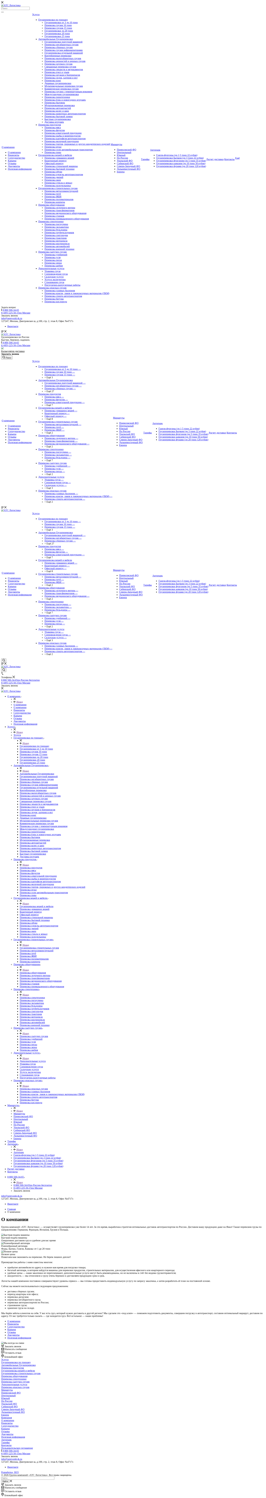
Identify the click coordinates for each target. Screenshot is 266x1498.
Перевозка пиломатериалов (58, 199)
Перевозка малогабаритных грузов (62, 58)
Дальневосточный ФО (128, 169)
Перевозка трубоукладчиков (59, 232)
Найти (5, 1481)
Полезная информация (20, 169)
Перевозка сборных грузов (58, 47)
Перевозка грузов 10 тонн (58, 25)
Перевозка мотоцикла (55, 241)
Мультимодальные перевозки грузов (63, 86)
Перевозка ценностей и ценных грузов (64, 61)
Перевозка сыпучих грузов (52, 252)
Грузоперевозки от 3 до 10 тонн (61, 22)
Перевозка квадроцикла (57, 243)
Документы (14, 166)
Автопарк (155, 150)
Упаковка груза (52, 271)
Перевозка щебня (53, 265)
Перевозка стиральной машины (61, 166)
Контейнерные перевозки (57, 55)
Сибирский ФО (125, 163)
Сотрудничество (16, 158)
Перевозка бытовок (54, 102)
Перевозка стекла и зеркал (58, 182)
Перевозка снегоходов (56, 235)
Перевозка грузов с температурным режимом (68, 91)
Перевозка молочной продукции (61, 141)
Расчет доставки (215, 159)
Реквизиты (13, 155)
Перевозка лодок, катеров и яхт (61, 77)
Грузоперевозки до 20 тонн (58, 30)
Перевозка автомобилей (57, 246)
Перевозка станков (54, 216)
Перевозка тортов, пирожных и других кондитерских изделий (77, 144)
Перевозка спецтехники (51, 221)
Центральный (124, 152)
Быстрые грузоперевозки (57, 119)
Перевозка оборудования (51, 205)
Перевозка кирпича (54, 202)
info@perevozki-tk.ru (11, 318)
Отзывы (12, 163)
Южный (121, 155)
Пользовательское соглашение (17, 1448)
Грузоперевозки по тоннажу (53, 19)
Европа (121, 171)
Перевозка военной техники (59, 249)
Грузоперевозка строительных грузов (58, 188)
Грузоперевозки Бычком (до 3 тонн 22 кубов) (180, 158)
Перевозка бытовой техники (59, 169)
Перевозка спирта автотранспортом (63, 296)
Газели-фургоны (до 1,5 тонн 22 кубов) (176, 155)
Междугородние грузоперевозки (61, 94)
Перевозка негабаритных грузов (61, 44)
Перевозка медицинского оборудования (65, 213)
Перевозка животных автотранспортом (65, 113)
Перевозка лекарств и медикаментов (63, 69)
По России (122, 158)
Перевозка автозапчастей (57, 108)
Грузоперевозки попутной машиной (63, 42)
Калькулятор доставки (13, 351)
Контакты (229, 159)
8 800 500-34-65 (11, 310)
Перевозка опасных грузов (52, 287)
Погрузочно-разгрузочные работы (62, 285)
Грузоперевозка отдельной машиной (63, 53)
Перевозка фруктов (54, 130)
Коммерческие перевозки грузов (61, 89)
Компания (6, 1417)
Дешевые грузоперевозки (57, 83)
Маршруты (116, 144)
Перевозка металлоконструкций (61, 191)
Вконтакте (12, 326)
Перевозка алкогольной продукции (63, 133)
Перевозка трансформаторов (59, 210)
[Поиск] (2, 12)
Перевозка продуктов (49, 124)
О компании (8, 147)
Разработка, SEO (10, 1472)
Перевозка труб (52, 194)
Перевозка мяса (52, 127)
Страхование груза (54, 282)
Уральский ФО (125, 160)
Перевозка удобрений (55, 254)
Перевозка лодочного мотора (59, 207)
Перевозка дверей (53, 177)
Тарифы (145, 159)
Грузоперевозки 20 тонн (57, 33)
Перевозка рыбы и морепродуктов (62, 135)
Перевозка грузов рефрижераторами (63, 50)
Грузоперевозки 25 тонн (57, 36)
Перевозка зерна (53, 263)
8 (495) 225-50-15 (15, 313)
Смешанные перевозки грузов (60, 66)
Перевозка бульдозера (55, 229)
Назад (19, 702)
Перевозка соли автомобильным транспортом (68, 149)
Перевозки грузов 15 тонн (58, 28)
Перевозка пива (52, 152)
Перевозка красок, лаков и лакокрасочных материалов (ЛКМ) (76, 293)
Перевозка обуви (53, 171)
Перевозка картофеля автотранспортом (65, 138)
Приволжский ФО (126, 149)
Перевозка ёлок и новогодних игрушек (65, 100)
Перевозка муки (52, 147)
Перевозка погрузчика (56, 224)
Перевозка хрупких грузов (58, 64)
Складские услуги (54, 276)
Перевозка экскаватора (56, 227)
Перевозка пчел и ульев (56, 72)
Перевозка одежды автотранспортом (63, 174)
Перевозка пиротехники (57, 97)
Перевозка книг (52, 80)
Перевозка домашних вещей (59, 158)
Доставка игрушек (54, 122)
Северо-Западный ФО (128, 166)
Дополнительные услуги (51, 268)
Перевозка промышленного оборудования (66, 218)
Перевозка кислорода (55, 301)
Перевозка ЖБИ (52, 196)
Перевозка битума (54, 299)
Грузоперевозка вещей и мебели (55, 155)
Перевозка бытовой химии (58, 116)
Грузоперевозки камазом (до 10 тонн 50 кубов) (180, 163)
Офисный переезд (53, 163)
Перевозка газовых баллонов (59, 290)
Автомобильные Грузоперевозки (55, 39)
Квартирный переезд (55, 160)
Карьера (12, 160)
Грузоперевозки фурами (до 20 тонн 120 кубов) (181, 166)
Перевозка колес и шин (56, 111)
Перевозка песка (53, 260)
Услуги (36, 14)
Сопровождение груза (56, 274)
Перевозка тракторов (55, 238)
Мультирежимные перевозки (59, 105)
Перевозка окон (52, 180)
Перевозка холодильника (57, 185)
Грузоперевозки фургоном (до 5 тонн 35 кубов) (181, 160)
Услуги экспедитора (55, 279)
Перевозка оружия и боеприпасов (62, 75)
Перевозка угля (52, 257)
